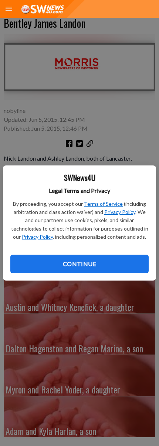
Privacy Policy (119, 212)
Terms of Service (103, 204)
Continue (79, 263)
